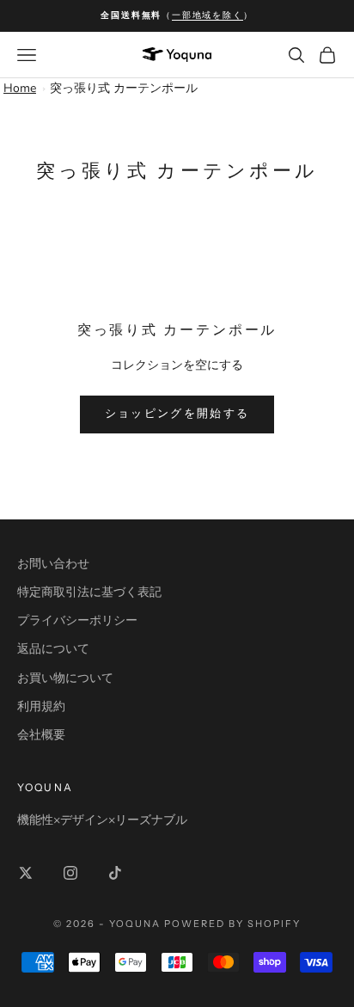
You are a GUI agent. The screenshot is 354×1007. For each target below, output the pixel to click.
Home (19, 88)
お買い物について (65, 678)
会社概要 (41, 735)
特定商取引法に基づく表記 (89, 592)
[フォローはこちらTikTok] (115, 872)
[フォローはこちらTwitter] (25, 872)
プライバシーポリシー (77, 620)
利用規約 (41, 706)
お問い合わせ (53, 564)
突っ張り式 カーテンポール (124, 88)
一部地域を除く (207, 15)
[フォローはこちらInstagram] (70, 872)
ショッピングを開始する (177, 413)
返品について (53, 649)
